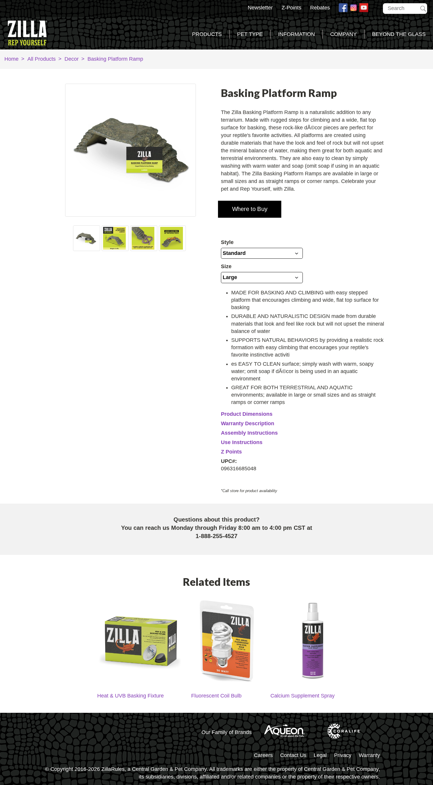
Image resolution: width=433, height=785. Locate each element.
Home (11, 59)
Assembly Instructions (249, 433)
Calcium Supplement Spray (302, 696)
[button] (249, 209)
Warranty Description (247, 423)
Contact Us (293, 755)
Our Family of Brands (226, 732)
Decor (72, 59)
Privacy (342, 755)
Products (207, 34)
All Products (41, 59)
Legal (320, 755)
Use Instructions (241, 442)
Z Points (231, 452)
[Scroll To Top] (411, 756)
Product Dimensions (246, 414)
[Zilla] (31, 31)
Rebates (320, 8)
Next (183, 238)
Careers (263, 755)
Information (296, 34)
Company (343, 34)
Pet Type (250, 34)
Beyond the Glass (399, 34)
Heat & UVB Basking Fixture (130, 696)
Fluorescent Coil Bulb (216, 696)
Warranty (369, 755)
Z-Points (291, 8)
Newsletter (260, 8)
